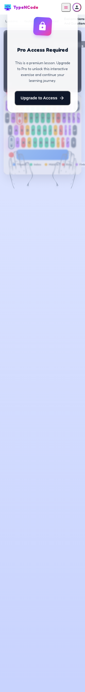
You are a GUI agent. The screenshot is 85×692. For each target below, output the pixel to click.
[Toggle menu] (65, 7)
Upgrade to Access (39, 98)
